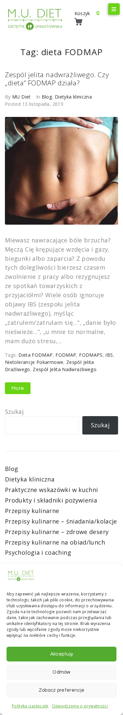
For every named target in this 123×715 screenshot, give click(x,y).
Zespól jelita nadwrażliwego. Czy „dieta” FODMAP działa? (57, 79)
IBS (109, 355)
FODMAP (65, 355)
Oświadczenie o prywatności (80, 706)
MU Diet (21, 97)
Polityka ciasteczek (30, 706)
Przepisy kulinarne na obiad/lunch (55, 542)
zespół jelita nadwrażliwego (64, 369)
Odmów (61, 672)
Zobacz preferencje (62, 690)
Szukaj (14, 411)
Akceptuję (61, 654)
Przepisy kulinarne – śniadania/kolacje (61, 521)
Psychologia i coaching (38, 552)
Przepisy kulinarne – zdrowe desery (57, 532)
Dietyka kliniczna (73, 97)
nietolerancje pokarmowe (34, 362)
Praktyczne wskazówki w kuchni (51, 490)
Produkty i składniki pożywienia (51, 500)
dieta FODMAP (35, 355)
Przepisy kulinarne (32, 511)
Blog (47, 97)
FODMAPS (91, 355)
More (17, 388)
